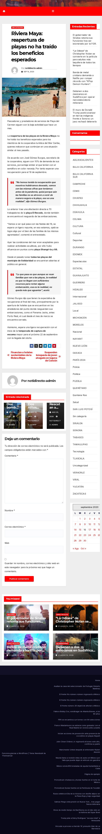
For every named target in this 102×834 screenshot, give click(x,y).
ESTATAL (78, 268)
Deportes (77, 240)
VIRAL (76, 479)
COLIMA (77, 219)
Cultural (77, 233)
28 (75, 540)
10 (90, 524)
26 (99, 535)
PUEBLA (77, 381)
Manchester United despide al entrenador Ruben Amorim (79, 751)
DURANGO (78, 247)
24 (89, 535)
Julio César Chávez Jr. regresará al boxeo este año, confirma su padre (78, 742)
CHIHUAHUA (80, 205)
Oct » (83, 548)
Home (97, 680)
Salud (76, 402)
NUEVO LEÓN (80, 346)
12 (99, 524)
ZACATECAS (79, 493)
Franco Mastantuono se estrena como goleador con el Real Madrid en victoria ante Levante (77, 726)
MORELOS (78, 324)
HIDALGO (78, 289)
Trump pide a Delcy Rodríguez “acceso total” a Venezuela (80, 819)
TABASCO (78, 437)
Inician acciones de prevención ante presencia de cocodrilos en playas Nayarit (79, 734)
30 (85, 540)
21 (75, 535)
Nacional (77, 331)
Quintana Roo (80, 395)
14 (75, 529)
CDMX (76, 191)
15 (80, 529)
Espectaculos (79, 261)
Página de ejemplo (92, 774)
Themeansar (7, 756)
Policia (76, 367)
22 (80, 535)
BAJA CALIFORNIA (83, 167)
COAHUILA (78, 212)
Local (75, 310)
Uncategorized (80, 465)
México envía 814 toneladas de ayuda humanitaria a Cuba (78, 767)
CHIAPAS (78, 198)
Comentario (11, 455)
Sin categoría (17, 27)
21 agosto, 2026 (17, 626)
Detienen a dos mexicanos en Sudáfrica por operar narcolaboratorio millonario (84, 97)
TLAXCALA (78, 458)
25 (94, 535)
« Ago (76, 548)
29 (80, 540)
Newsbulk (39, 753)
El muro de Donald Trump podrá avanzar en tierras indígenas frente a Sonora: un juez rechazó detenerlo (85, 116)
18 (94, 529)
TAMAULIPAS (80, 444)
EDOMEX (77, 254)
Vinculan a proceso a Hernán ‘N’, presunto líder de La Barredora (77, 827)
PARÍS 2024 (79, 360)
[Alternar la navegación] (53, 11)
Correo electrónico (15, 526)
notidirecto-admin (33, 68)
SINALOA (78, 423)
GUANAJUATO (81, 275)
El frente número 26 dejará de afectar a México (80, 706)
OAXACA (77, 353)
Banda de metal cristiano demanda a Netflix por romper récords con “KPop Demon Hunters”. (83, 78)
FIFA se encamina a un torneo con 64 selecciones (79, 720)
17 (90, 529)
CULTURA (78, 226)
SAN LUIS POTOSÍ (83, 409)
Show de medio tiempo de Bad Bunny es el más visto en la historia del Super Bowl (76, 811)
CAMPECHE (79, 184)
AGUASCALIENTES (83, 160)
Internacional (79, 296)
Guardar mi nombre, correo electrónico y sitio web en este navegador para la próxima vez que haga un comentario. (32, 567)
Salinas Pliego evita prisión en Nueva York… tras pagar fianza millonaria (77, 803)
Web (7, 543)
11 (94, 524)
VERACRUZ (79, 472)
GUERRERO (79, 282)
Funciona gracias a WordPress (15, 753)
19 (99, 529)
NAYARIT (78, 339)
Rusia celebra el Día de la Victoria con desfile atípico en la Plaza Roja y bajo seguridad (76, 795)
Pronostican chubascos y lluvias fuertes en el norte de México (77, 781)
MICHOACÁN (80, 317)
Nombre (10, 510)
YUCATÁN (78, 486)
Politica (76, 374)
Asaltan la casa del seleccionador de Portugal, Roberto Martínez (77, 687)
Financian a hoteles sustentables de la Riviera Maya (22, 355)
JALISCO (77, 303)
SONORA (77, 430)
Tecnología (78, 451)
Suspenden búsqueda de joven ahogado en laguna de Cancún (46, 356)
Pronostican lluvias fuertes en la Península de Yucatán (77, 788)
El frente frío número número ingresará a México (79, 694)
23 (85, 535)
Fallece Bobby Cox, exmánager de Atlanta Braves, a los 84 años (77, 712)
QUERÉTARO (79, 388)
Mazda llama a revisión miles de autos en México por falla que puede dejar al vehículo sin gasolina (78, 759)
